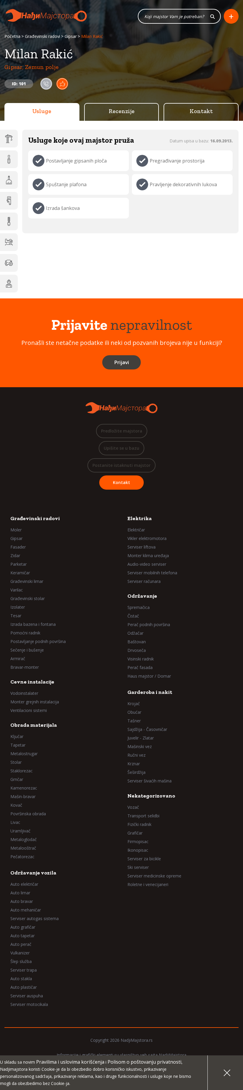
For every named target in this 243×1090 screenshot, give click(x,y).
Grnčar (16, 779)
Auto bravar (21, 901)
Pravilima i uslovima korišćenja (70, 1062)
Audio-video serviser (146, 564)
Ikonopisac (137, 850)
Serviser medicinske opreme (154, 876)
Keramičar (20, 572)
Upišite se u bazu (121, 448)
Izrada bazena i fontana (33, 624)
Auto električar (24, 884)
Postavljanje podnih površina (38, 641)
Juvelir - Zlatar (140, 738)
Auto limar (20, 893)
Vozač (133, 807)
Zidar (15, 555)
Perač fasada (140, 667)
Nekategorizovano (151, 795)
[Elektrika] (9, 159)
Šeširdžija (136, 772)
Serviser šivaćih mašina (149, 781)
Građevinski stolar (27, 598)
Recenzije (122, 111)
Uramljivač (20, 831)
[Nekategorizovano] (9, 283)
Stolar (16, 762)
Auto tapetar (22, 935)
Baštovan (136, 641)
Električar (136, 530)
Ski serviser (138, 867)
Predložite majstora (121, 431)
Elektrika (139, 518)
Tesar (15, 615)
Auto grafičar (22, 927)
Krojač (133, 703)
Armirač (17, 658)
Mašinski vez (139, 746)
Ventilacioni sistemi (28, 710)
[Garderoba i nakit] (9, 242)
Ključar (16, 736)
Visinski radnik (140, 659)
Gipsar (71, 36)
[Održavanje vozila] (9, 263)
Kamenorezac (23, 788)
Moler (16, 530)
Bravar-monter (24, 667)
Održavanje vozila (33, 872)
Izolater (17, 607)
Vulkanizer (20, 953)
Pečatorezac (22, 856)
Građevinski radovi (42, 36)
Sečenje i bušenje (27, 650)
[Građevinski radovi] (9, 138)
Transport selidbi (143, 816)
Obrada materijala (33, 725)
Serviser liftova (141, 547)
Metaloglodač (23, 839)
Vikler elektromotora (147, 538)
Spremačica (138, 607)
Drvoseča (136, 650)
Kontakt (201, 111)
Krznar (133, 763)
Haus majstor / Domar (149, 676)
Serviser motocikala (29, 1004)
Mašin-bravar (23, 796)
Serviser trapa (23, 970)
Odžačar (135, 633)
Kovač (16, 805)
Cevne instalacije (32, 682)
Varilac (16, 590)
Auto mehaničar (25, 910)
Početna (12, 36)
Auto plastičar (23, 987)
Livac (15, 822)
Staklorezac (21, 771)
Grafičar (135, 833)
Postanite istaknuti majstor (121, 465)
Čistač (133, 616)
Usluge (41, 111)
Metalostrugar (24, 753)
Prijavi (121, 362)
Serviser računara (144, 581)
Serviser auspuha (26, 996)
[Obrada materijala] (9, 221)
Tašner (134, 721)
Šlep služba (21, 961)
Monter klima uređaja (148, 555)
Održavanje (142, 596)
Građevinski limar (26, 581)
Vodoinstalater (24, 693)
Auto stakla (21, 978)
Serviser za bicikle (144, 858)
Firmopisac (137, 841)
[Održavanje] (9, 180)
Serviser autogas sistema (34, 918)
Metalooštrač (23, 848)
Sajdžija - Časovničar (147, 729)
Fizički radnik (139, 824)
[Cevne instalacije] (9, 201)
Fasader (18, 547)
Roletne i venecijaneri (147, 884)
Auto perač (20, 944)
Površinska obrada (28, 813)
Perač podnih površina (148, 624)
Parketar (18, 564)
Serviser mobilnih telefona (152, 572)
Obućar (134, 712)
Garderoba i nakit (149, 692)
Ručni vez (136, 755)
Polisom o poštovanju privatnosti (144, 1062)
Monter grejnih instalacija (34, 702)
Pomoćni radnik (25, 633)
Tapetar (17, 745)
